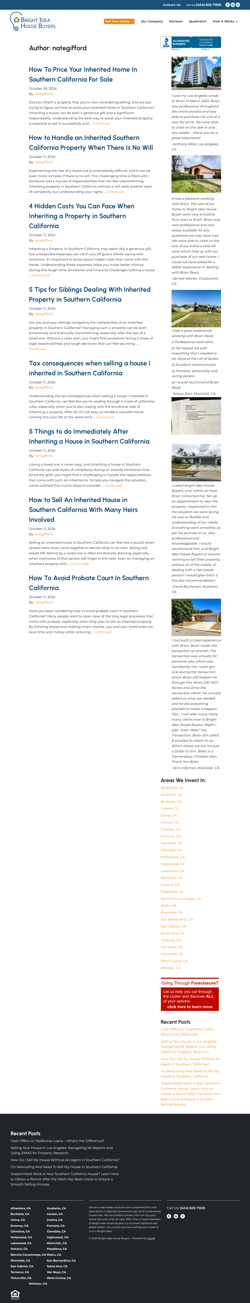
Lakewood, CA (172, 871)
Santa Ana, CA (172, 933)
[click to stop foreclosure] (190, 994)
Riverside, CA (171, 912)
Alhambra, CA (172, 788)
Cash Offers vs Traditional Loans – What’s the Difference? (57, 1141)
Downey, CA (171, 829)
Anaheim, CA (171, 795)
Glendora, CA (171, 843)
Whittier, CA (171, 968)
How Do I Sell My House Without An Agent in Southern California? (65, 1160)
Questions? (198, 21)
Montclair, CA (172, 878)
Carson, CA (170, 808)
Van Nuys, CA (172, 947)
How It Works (223, 21)
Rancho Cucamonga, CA (181, 899)
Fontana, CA (171, 836)
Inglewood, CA (172, 864)
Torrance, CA (171, 940)
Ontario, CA (170, 885)
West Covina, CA (174, 961)
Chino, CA (169, 815)
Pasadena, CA (172, 892)
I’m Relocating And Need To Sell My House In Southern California (64, 1167)
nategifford (43, 94)
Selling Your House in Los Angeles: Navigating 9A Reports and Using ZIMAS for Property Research (189, 1047)
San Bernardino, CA (177, 919)
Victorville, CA (172, 954)
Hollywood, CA (173, 857)
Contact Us (172, 5)
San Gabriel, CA (173, 926)
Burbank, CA (171, 802)
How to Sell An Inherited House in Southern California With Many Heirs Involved (83, 510)
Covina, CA (169, 822)
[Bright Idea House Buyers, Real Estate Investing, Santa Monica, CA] (191, 43)
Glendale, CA (171, 850)
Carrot (151, 1238)
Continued (101, 124)
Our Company (152, 21)
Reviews (175, 21)
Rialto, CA (169, 906)
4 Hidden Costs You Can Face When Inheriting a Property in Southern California (81, 216)
